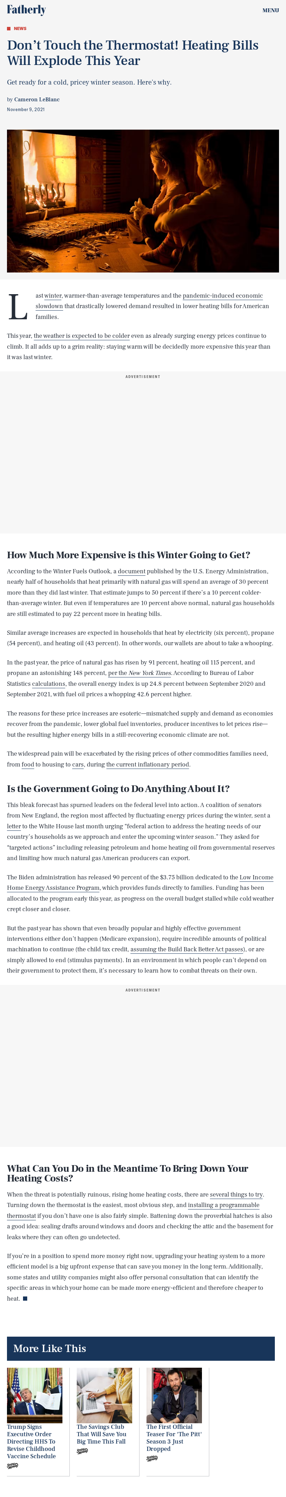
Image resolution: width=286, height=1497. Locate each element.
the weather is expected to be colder (82, 336)
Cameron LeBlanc (37, 99)
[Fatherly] (26, 10)
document (131, 571)
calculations (48, 684)
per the (139, 673)
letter (14, 826)
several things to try (236, 1195)
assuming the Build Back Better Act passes (186, 949)
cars (78, 765)
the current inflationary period (147, 765)
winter (52, 296)
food (28, 765)
